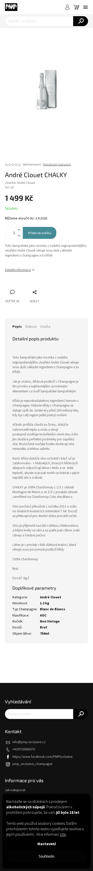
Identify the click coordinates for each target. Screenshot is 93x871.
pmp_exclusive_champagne (32, 764)
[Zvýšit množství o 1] (18, 230)
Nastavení (46, 844)
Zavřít (35, 286)
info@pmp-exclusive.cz (29, 742)
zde (63, 834)
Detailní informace (18, 269)
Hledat (80, 21)
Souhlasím (46, 856)
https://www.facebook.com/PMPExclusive (42, 756)
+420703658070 (23, 749)
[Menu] (86, 7)
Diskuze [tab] (30, 326)
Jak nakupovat (15, 790)
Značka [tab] (45, 326)
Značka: (20, 182)
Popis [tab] (17, 326)
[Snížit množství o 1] (18, 236)
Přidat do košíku (39, 233)
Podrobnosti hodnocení (57, 164)
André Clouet (50, 597)
